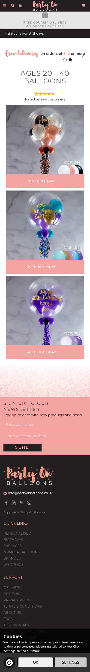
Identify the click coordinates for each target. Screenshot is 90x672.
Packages (12, 546)
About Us (12, 613)
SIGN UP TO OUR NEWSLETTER (42, 409)
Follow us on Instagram (29, 503)
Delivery (12, 588)
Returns (11, 594)
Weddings (13, 565)
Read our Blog (14, 503)
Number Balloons (21, 552)
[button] (4, 54)
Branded (12, 558)
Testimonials (16, 625)
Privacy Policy (17, 600)
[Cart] (83, 5)
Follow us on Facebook (6, 503)
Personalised (17, 533)
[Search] (12, 5)
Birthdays (13, 540)
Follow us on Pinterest (21, 503)
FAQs (8, 619)
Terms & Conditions (22, 606)
